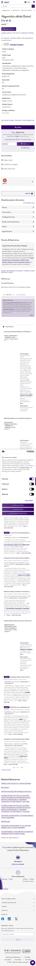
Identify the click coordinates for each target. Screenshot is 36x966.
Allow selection (18, 509)
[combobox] (16, 6)
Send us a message (18, 864)
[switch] (31, 484)
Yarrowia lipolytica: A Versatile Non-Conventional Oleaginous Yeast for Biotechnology (17, 832)
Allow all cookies (18, 505)
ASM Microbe (5, 821)
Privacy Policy (25, 467)
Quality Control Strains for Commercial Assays (16, 783)
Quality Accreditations (13, 957)
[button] (33, 6)
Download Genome (9, 29)
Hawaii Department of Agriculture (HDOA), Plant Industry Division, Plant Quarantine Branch (18, 260)
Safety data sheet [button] (9, 169)
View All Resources (9, 837)
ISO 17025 (18, 959)
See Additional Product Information (17, 120)
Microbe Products (27, 10)
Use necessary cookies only (18, 513)
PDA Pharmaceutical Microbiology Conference (16, 791)
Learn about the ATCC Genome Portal (17, 33)
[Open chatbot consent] (32, 962)
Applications (6, 10)
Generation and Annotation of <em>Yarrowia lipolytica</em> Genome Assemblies (16, 826)
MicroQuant (5, 787)
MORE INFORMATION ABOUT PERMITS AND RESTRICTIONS (18, 271)
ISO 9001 (27, 957)
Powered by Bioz (6, 770)
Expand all (30, 203)
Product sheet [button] (8, 160)
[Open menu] (2, 2)
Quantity (4, 144)
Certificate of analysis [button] (10, 164)
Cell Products (16, 10)
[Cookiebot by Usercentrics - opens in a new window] (26, 452)
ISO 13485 (7, 959)
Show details (29, 500)
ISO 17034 (28, 959)
